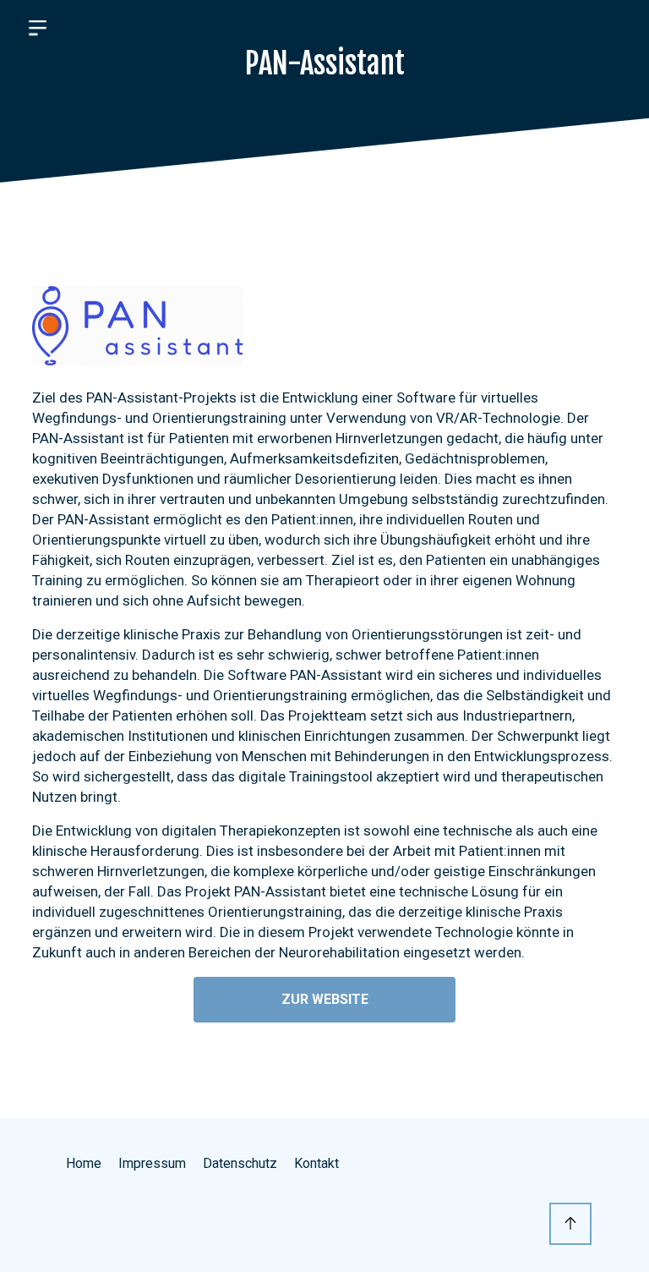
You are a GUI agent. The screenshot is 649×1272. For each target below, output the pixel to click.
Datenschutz (240, 1163)
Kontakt (316, 1163)
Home (83, 1163)
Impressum (152, 1163)
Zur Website (324, 999)
